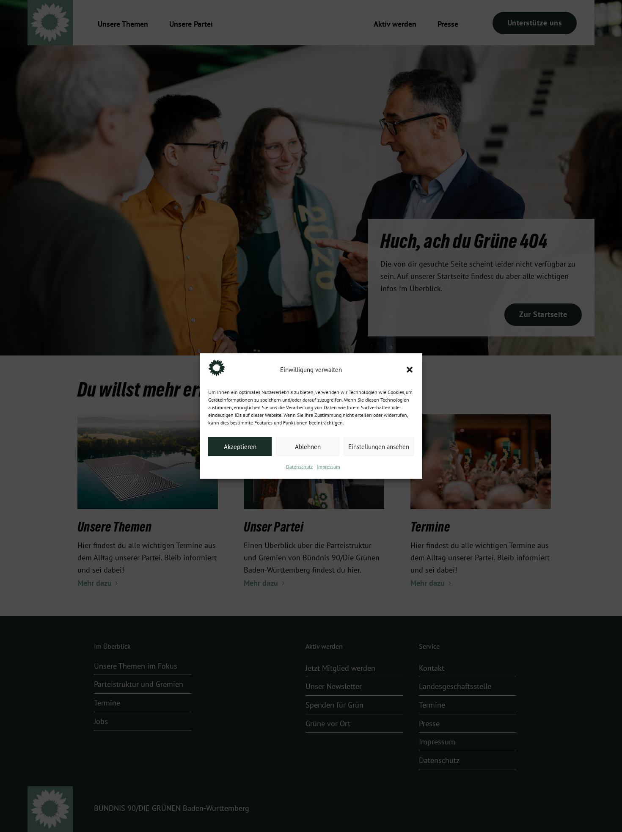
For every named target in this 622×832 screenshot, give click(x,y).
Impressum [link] (328, 467)
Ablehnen (308, 446)
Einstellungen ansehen (378, 446)
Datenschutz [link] (299, 467)
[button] (409, 370)
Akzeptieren (240, 446)
